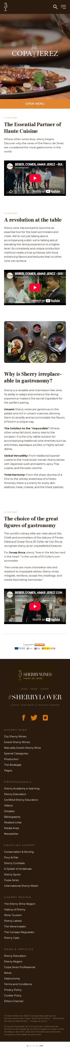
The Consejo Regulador (19, 932)
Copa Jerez (11, 880)
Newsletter (11, 833)
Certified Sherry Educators (21, 799)
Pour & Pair (11, 857)
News (7, 972)
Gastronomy (12, 978)
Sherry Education (15, 794)
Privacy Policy (13, 989)
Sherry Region (13, 961)
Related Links (12, 822)
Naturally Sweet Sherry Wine (22, 747)
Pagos (8, 770)
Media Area (11, 828)
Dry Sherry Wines (15, 736)
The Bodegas (12, 764)
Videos (8, 805)
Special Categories (16, 753)
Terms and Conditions (18, 984)
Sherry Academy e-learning (21, 788)
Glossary (9, 811)
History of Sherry (14, 909)
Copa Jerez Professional (19, 967)
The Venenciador (15, 926)
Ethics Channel (13, 1001)
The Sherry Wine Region (19, 903)
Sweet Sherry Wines (17, 742)
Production (11, 759)
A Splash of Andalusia (17, 868)
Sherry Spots (12, 874)
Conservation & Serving (19, 851)
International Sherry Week (21, 885)
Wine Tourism (13, 915)
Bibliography (12, 816)
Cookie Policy (12, 995)
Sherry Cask (11, 937)
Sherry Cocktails (14, 863)
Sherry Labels (13, 920)
